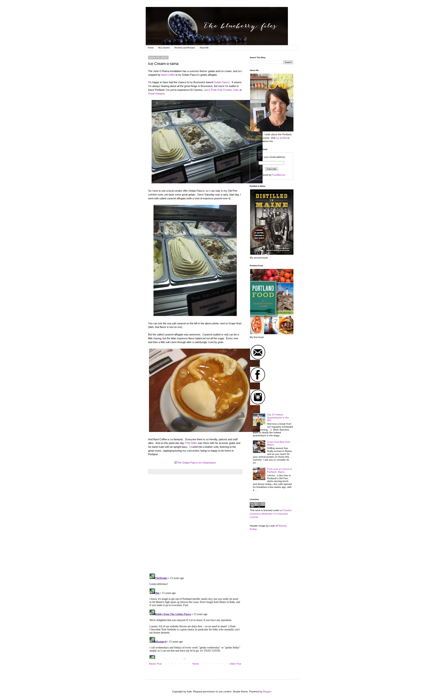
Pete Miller (191, 442)
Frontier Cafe (230, 89)
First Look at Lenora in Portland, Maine (279, 470)
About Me (204, 48)
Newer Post (155, 663)
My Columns (164, 48)
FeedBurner (278, 174)
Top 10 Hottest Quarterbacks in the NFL (278, 417)
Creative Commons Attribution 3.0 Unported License (271, 513)
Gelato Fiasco (222, 82)
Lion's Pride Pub (213, 89)
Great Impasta (156, 93)
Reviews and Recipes (184, 48)
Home (151, 48)
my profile (281, 137)
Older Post (235, 663)
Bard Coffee (168, 74)
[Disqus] (195, 525)
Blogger (267, 691)
